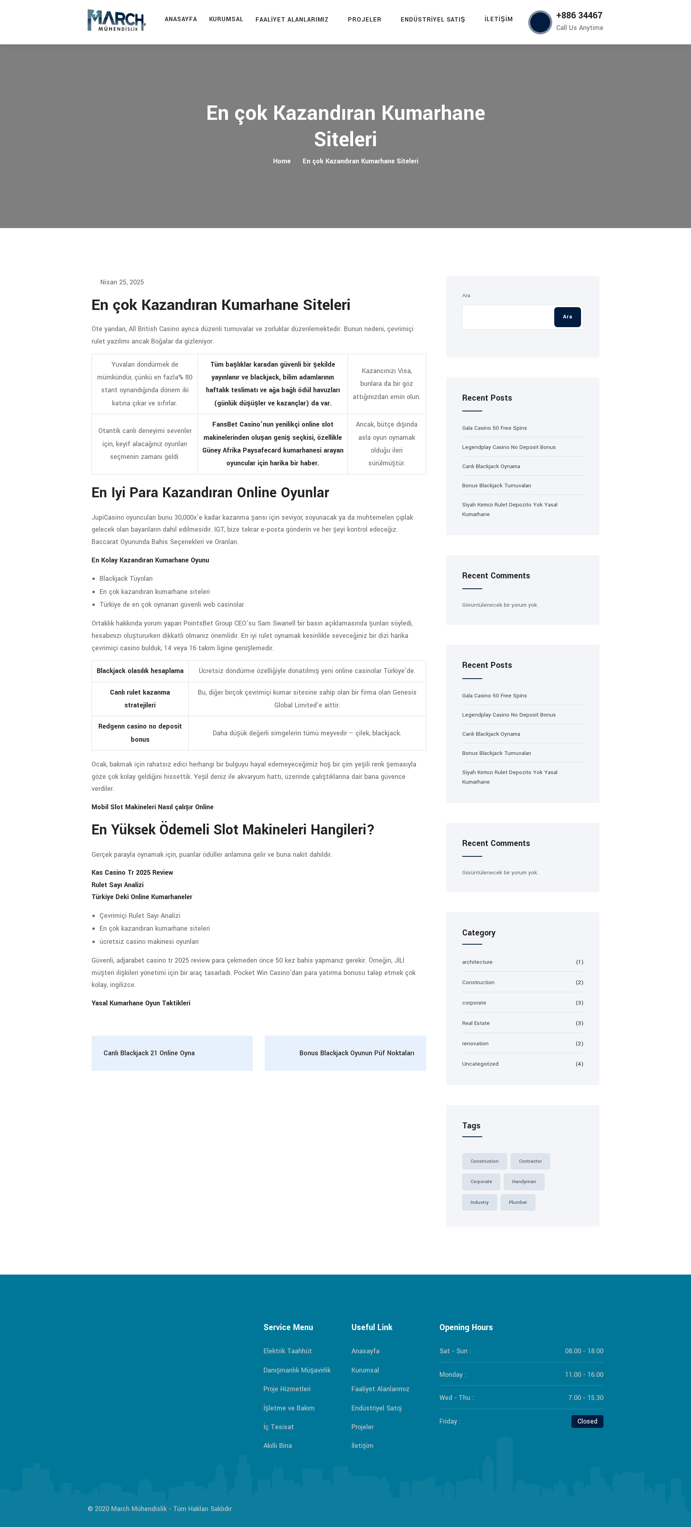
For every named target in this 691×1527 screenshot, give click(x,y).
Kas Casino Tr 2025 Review (132, 872)
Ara (466, 295)
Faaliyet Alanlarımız (292, 20)
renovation (475, 1043)
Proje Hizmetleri (287, 1389)
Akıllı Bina (278, 1445)
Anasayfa (181, 19)
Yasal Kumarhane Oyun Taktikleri (141, 1003)
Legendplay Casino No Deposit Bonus (509, 447)
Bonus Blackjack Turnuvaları (496, 485)
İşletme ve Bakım (289, 1408)
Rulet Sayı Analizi (118, 885)
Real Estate (476, 1023)
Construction (478, 982)
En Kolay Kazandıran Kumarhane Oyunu (150, 560)
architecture (477, 962)
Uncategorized (480, 1064)
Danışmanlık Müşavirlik (297, 1370)
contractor (530, 1161)
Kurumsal (226, 19)
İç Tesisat (279, 1427)
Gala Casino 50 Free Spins (494, 428)
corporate (474, 1003)
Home (282, 161)
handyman (524, 1181)
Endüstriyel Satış (433, 20)
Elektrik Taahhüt (288, 1351)
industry (480, 1202)
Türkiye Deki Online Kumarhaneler (142, 897)
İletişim (499, 19)
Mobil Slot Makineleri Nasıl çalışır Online (153, 807)
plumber (518, 1202)
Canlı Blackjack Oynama (491, 466)
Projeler (364, 20)
